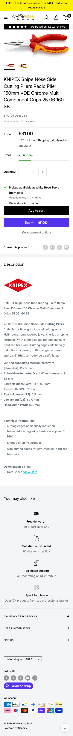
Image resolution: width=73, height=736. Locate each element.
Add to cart (36, 210)
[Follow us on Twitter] (13, 678)
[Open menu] (5, 17)
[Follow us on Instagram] (20, 678)
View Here (30, 472)
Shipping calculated (50, 140)
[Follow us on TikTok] (34, 678)
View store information (24, 203)
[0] (66, 17)
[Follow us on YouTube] (27, 678)
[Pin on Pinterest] (52, 247)
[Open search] (47, 17)
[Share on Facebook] (45, 247)
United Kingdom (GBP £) (19, 659)
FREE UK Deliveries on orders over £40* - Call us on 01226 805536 (36, 5)
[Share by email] (66, 247)
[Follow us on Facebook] (6, 678)
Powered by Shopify (15, 727)
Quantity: (10, 171)
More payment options (37, 232)
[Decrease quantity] (23, 172)
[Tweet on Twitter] (59, 247)
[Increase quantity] (42, 172)
